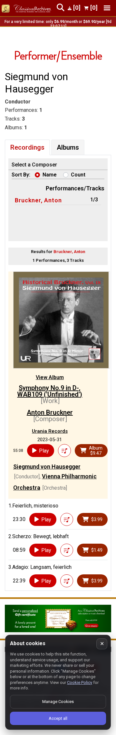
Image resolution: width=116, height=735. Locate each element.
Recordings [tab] (27, 147)
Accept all (58, 718)
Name (50, 175)
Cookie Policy (79, 682)
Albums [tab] (68, 147)
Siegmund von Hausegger (47, 466)
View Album (50, 377)
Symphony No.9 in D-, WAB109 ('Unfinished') (49, 391)
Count (78, 175)
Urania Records (50, 431)
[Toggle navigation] (107, 8)
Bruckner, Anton (38, 200)
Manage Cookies (58, 701)
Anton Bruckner (50, 412)
